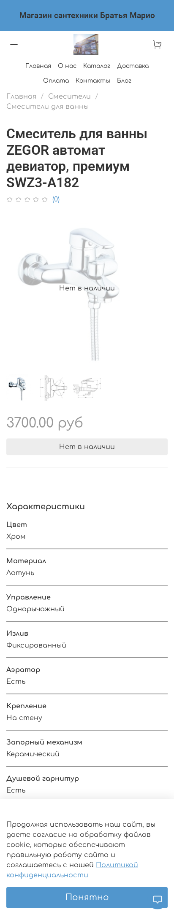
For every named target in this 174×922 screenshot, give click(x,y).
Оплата (56, 81)
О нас (67, 66)
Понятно (87, 897)
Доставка (133, 66)
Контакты (93, 81)
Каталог (96, 66)
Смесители (69, 96)
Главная (38, 66)
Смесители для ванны (47, 106)
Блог (124, 81)
